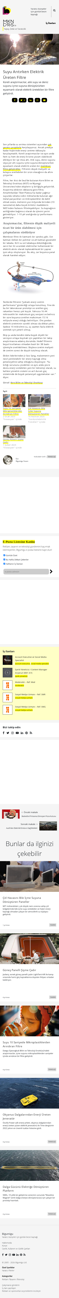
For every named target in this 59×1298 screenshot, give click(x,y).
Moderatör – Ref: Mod (25, 682)
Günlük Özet (11, 555)
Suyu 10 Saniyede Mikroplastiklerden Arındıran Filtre (12, 411)
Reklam (5, 1279)
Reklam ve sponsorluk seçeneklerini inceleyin (21, 1291)
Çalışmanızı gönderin (10, 1285)
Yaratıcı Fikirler (8, 1270)
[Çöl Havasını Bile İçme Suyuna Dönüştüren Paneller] (39, 400)
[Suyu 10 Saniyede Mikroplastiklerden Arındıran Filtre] (14, 400)
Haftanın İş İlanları (14, 564)
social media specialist (40, 663)
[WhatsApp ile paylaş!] (37, 100)
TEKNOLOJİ (51, 457)
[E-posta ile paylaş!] (44, 100)
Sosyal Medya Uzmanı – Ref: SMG (30, 706)
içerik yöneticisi (21, 676)
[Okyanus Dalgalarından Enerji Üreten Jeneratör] (29, 1093)
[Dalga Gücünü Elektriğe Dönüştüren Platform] (29, 1165)
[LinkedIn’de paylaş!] (30, 100)
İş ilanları (9, 651)
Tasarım (12, 1279)
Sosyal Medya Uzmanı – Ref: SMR (30, 694)
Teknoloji (20, 1279)
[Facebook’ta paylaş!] (14, 100)
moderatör (19, 685)
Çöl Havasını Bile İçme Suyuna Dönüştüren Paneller (38, 411)
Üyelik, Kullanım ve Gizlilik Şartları (16, 1248)
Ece (17, 459)
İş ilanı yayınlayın (9, 1288)
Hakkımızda (7, 1242)
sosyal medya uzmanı (24, 698)
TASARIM (53, 925)
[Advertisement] (23, 124)
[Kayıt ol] (51, 571)
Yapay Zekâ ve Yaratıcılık (15, 28)
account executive (22, 663)
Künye (4, 1245)
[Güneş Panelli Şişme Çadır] (14, 431)
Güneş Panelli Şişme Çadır (13, 440)
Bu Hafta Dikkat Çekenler (17, 559)
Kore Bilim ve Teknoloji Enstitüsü (27, 382)
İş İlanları (51, 23)
